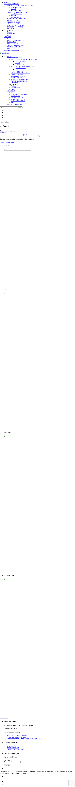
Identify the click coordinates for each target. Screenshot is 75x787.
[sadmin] (3, 132)
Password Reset (15, 87)
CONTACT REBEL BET (15, 104)
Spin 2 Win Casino (20, 61)
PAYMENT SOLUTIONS (19, 81)
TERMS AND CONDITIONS (20, 99)
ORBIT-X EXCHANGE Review (17, 735)
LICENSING (15, 82)
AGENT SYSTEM (16, 78)
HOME (9, 56)
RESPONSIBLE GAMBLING (20, 94)
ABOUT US (11, 91)
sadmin (25, 134)
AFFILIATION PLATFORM (19, 79)
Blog (12, 102)
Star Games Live (19, 64)
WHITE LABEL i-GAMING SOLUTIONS (24, 59)
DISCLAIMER (15, 96)
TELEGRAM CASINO (18, 76)
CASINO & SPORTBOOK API (20, 73)
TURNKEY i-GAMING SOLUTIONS (22, 66)
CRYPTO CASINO (17, 74)
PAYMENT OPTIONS (18, 101)
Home (2, 122)
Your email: (7, 760)
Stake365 (17, 63)
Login (12, 89)
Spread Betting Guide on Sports (16, 737)
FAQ (12, 92)
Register (13, 86)
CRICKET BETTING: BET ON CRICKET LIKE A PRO (24, 739)
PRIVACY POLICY (17, 97)
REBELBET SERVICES (14, 58)
